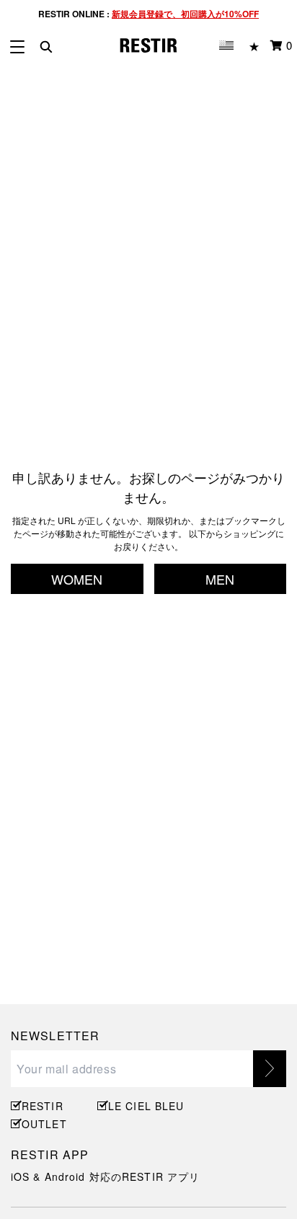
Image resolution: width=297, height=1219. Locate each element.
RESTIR (42, 1106)
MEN (219, 578)
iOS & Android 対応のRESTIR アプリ (105, 1176)
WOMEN (76, 578)
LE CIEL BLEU (144, 1106)
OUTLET (44, 1124)
